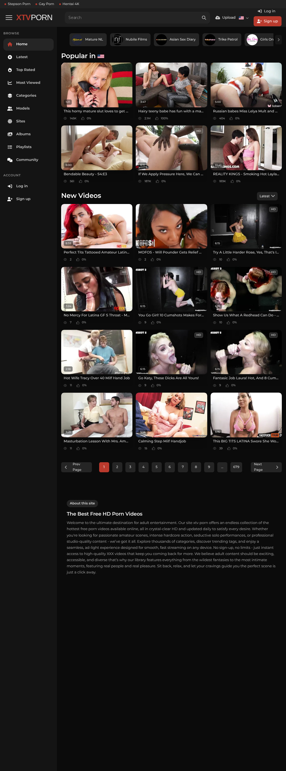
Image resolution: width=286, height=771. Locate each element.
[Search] (204, 17)
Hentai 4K (71, 4)
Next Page (258, 467)
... (222, 467)
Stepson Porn (19, 4)
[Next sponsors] (278, 39)
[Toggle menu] (8, 17)
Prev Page (77, 467)
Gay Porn (46, 4)
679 (236, 467)
